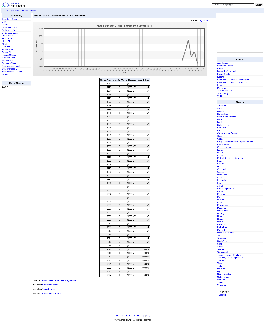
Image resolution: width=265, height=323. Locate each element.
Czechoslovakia (224, 147)
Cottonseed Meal (9, 27)
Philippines (222, 227)
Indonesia (221, 180)
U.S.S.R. (221, 269)
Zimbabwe (221, 285)
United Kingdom (224, 274)
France (220, 161)
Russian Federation (225, 233)
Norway (220, 222)
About (124, 315)
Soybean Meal (8, 58)
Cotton (5, 24)
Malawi (220, 191)
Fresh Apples (8, 36)
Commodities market (51, 293)
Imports (220, 85)
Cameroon (221, 128)
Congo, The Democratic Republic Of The (235, 141)
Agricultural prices (50, 289)
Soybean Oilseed (9, 63)
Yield (219, 96)
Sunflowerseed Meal (11, 66)
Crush (220, 68)
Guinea (220, 172)
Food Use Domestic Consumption (232, 82)
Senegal (221, 235)
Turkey (220, 266)
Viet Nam (221, 280)
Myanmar (221, 208)
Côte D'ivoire (223, 144)
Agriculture (14, 10)
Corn (4, 22)
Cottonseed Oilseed (10, 33)
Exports (220, 77)
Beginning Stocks (225, 66)
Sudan (220, 246)
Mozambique (223, 205)
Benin (219, 119)
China (219, 139)
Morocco (221, 202)
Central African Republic (228, 133)
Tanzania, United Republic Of (230, 258)
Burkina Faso (223, 125)
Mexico (220, 199)
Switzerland (222, 252)
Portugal (221, 230)
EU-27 (220, 155)
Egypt (220, 150)
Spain (219, 244)
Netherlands (222, 211)
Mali (219, 197)
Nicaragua (221, 213)
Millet (4, 44)
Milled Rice (7, 41)
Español (222, 295)
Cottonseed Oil (8, 30)
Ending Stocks (223, 74)
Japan (220, 186)
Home (5, 10)
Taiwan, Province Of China (229, 255)
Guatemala (222, 169)
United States (223, 277)
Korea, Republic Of (225, 188)
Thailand (221, 260)
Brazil (219, 122)
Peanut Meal (7, 49)
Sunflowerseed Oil (10, 69)
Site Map (140, 315)
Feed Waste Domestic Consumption (233, 79)
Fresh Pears (7, 38)
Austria (220, 111)
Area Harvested (224, 63)
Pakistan (221, 224)
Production (222, 88)
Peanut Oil (6, 52)
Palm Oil (6, 47)
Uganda (220, 271)
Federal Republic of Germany (230, 158)
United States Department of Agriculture (58, 280)
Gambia (220, 164)
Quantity (204, 20)
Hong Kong (222, 175)
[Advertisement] (14, 137)
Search (132, 315)
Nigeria (220, 219)
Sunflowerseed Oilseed (12, 71)
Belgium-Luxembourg (226, 117)
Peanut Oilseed (29, 10)
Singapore (221, 238)
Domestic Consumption (227, 71)
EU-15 (220, 153)
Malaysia (221, 194)
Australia (221, 108)
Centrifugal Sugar (9, 19)
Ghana (220, 166)
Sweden (220, 249)
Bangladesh (222, 114)
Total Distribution (224, 91)
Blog (148, 315)
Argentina (221, 106)
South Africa (222, 241)
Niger (219, 216)
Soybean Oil (7, 60)
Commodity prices (50, 285)
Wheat (5, 74)
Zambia (220, 282)
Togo (219, 263)
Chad (219, 136)
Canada (220, 130)
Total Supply (222, 93)
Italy (219, 183)
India (219, 177)
